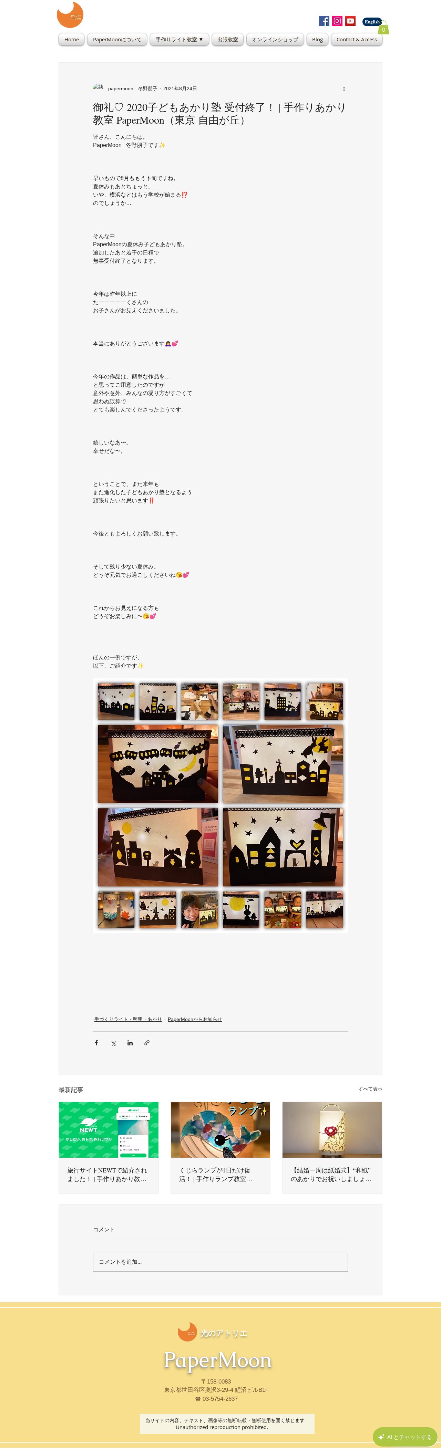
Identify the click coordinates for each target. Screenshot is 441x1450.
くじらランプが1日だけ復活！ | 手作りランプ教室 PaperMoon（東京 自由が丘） (219, 1174)
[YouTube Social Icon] (350, 21)
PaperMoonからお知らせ (195, 1019)
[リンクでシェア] (147, 1043)
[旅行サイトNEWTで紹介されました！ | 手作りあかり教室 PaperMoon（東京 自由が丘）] (108, 1130)
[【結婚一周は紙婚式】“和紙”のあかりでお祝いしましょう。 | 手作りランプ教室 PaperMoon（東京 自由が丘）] (332, 1130)
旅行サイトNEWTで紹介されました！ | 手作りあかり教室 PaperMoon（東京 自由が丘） (107, 1174)
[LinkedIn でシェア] (130, 1043)
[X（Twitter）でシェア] (113, 1043)
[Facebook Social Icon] (324, 21)
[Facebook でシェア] (96, 1043)
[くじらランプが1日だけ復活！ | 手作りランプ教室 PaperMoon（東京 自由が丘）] (220, 1130)
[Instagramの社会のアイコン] (337, 21)
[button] (383, 27)
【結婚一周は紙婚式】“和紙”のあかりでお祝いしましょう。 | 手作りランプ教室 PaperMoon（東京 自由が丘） (331, 1174)
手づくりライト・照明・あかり (128, 1019)
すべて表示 (370, 1089)
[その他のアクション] (344, 89)
